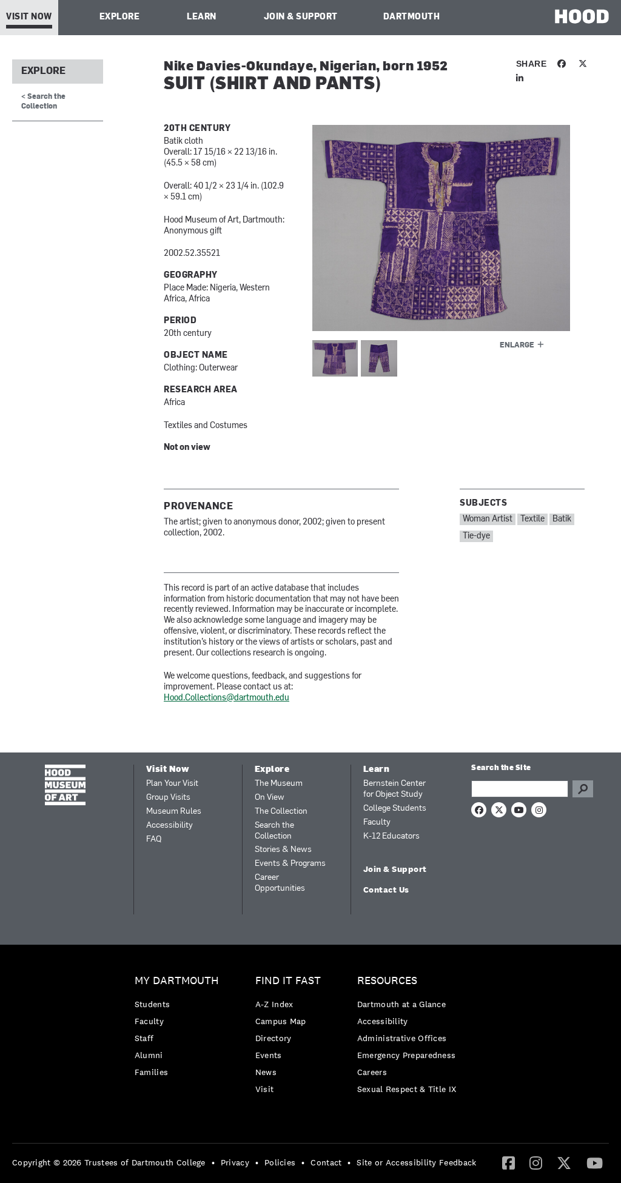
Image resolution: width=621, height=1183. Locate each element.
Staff (144, 1038)
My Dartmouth (177, 981)
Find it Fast (288, 981)
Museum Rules (173, 811)
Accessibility (169, 825)
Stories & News (283, 849)
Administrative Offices (402, 1038)
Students (152, 1004)
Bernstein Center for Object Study (394, 789)
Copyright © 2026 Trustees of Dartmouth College (109, 1162)
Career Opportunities (280, 883)
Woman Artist (487, 519)
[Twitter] (564, 1162)
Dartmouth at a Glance (401, 1004)
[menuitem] (180, 1029)
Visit (264, 1089)
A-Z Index (274, 1004)
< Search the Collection (43, 101)
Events (268, 1055)
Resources (387, 981)
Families (151, 1072)
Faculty (377, 822)
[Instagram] (535, 1162)
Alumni (149, 1055)
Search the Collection (274, 831)
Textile (532, 519)
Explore (119, 17)
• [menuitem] (213, 1162)
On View (269, 797)
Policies (279, 1162)
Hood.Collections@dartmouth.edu (226, 698)
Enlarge (517, 345)
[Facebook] (508, 1162)
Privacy (235, 1162)
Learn (202, 17)
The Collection (281, 811)
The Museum (279, 783)
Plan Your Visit (172, 783)
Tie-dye (476, 536)
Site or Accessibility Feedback (416, 1162)
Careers (372, 1072)
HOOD (582, 16)
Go (582, 788)
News (266, 1072)
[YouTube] (594, 1162)
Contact (325, 1162)
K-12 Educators (391, 836)
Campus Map (280, 1021)
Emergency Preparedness (406, 1055)
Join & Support (301, 17)
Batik (561, 519)
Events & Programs (290, 863)
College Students (394, 808)
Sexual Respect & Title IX (407, 1089)
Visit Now (29, 17)
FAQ (153, 839)
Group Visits (168, 797)
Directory (273, 1038)
